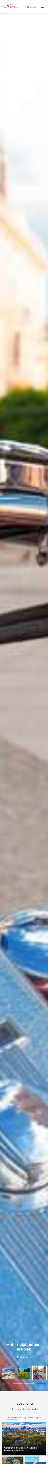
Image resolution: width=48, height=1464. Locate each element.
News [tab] (20, 1418)
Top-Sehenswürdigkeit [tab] (32, 1418)
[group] (8, 1373)
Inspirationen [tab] (12, 1418)
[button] (44, 1353)
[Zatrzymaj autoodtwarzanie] (4, 1383)
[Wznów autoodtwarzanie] (9, 1384)
